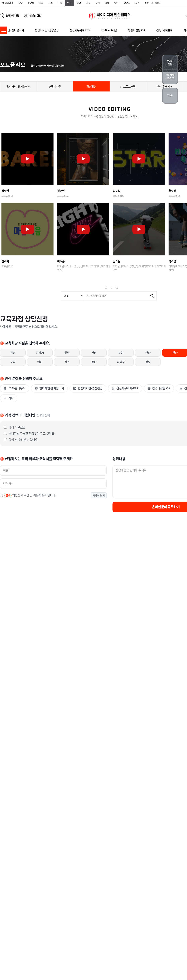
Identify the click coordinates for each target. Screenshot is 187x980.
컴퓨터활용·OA (136, 30)
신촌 (50, 3)
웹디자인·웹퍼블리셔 (12, 30)
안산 (69, 3)
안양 (88, 3)
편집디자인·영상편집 (47, 30)
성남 (79, 3)
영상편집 (91, 86)
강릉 (146, 3)
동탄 (116, 3)
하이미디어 (7, 3)
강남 (20, 3)
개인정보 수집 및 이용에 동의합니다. (30, 495)
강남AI (31, 3)
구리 (97, 3)
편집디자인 (55, 87)
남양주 (127, 3)
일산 (107, 3)
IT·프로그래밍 (109, 30)
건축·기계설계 (164, 30)
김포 (137, 3)
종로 (41, 3)
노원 (60, 3)
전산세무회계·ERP (80, 30)
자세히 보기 (99, 495)
